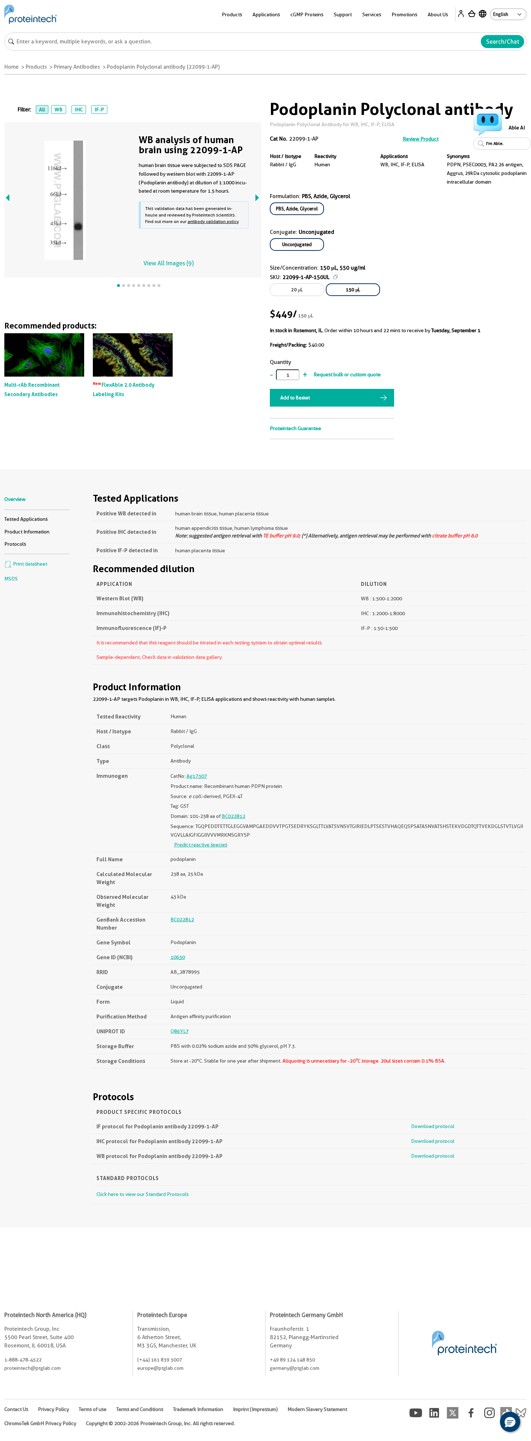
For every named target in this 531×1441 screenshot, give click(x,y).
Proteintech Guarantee (295, 428)
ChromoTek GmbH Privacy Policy (40, 1423)
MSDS (11, 579)
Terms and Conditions (139, 1409)
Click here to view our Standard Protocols (142, 1194)
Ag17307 (196, 776)
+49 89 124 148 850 (292, 1360)
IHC (79, 109)
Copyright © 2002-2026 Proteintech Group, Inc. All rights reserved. (160, 1423)
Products (36, 67)
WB (58, 109)
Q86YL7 (179, 1031)
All (42, 109)
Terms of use (93, 1409)
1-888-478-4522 (23, 1360)
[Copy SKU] (335, 277)
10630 (177, 957)
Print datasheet (29, 564)
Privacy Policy (53, 1409)
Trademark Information (198, 1409)
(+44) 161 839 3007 (159, 1360)
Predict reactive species (200, 845)
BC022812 (233, 816)
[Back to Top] (487, 1423)
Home (11, 67)
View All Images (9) (168, 263)
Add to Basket (295, 397)
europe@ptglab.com (160, 1368)
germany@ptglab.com (294, 1368)
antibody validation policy (213, 221)
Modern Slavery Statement (317, 1409)
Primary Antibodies (77, 67)
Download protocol (432, 1126)
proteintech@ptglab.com (32, 1368)
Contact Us (16, 1409)
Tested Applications (26, 519)
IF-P (99, 109)
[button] (510, 1422)
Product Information (26, 532)
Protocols (15, 544)
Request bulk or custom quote (347, 374)
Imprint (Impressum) (255, 1409)
